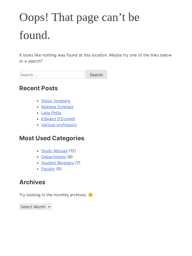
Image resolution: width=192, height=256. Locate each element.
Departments (53, 156)
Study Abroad (54, 150)
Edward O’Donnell (58, 118)
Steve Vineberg (55, 100)
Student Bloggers (57, 162)
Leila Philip (51, 112)
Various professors (59, 124)
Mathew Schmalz (57, 106)
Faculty (48, 168)
